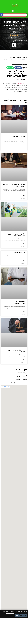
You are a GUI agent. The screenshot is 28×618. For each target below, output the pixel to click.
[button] (1, 14)
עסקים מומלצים (17, 57)
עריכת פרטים (15, 64)
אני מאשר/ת (23, 615)
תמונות (25, 64)
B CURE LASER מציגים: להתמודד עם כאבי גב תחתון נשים (14, 303)
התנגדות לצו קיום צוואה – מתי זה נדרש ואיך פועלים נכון (14, 185)
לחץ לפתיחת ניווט (22, 373)
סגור (17, 615)
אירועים (9, 57)
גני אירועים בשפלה (19, 253)
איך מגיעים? (21, 64)
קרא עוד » (23, 145)
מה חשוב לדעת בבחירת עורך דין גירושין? (16, 351)
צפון (14, 32)
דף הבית (25, 57)
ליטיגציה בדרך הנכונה (19, 137)
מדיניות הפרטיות (10, 613)
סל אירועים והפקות (22, 83)
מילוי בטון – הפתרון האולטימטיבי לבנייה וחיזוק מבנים (15, 235)
